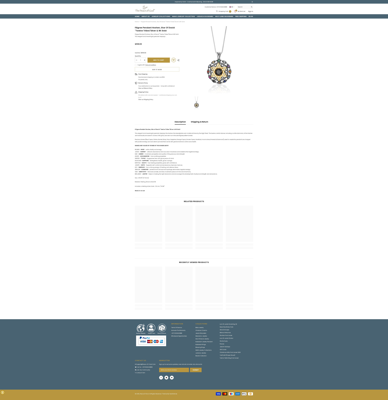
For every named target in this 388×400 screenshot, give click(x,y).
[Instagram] (166, 378)
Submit (196, 370)
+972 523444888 (221, 7)
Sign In (250, 11)
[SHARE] (177, 60)
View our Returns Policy (145, 88)
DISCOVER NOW (208, 2)
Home (137, 21)
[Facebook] (161, 378)
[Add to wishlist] (173, 60)
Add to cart (158, 60)
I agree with (141, 65)
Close (252, 2)
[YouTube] (172, 378)
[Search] (245, 7)
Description (180, 122)
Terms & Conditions (150, 65)
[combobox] (243, 6)
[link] (148, 244)
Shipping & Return (199, 122)
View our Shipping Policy (145, 99)
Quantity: (138, 56)
